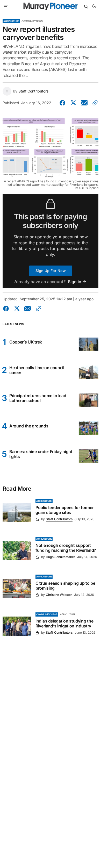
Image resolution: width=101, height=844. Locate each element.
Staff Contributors (33, 91)
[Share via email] (84, 102)
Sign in (74, 281)
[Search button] (86, 6)
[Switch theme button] (94, 6)
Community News (32, 21)
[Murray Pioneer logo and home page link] (51, 6)
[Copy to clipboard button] (94, 102)
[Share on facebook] (63, 102)
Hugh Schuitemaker (60, 557)
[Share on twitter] (73, 102)
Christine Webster (59, 595)
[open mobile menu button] (6, 6)
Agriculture (11, 21)
